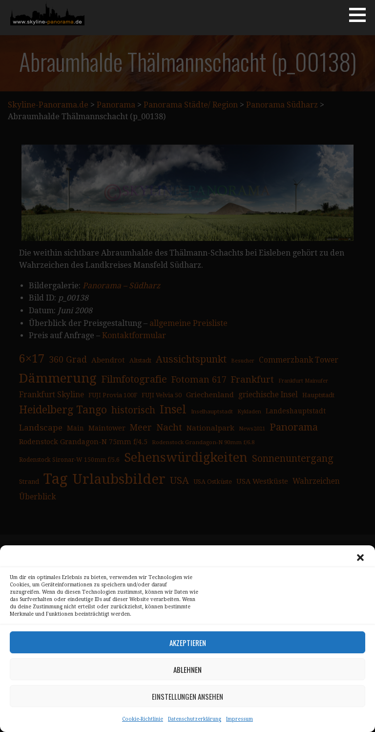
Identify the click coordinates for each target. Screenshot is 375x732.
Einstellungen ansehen (187, 696)
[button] (360, 557)
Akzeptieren (187, 642)
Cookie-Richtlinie (142, 719)
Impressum (239, 719)
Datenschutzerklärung (194, 719)
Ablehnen (187, 669)
